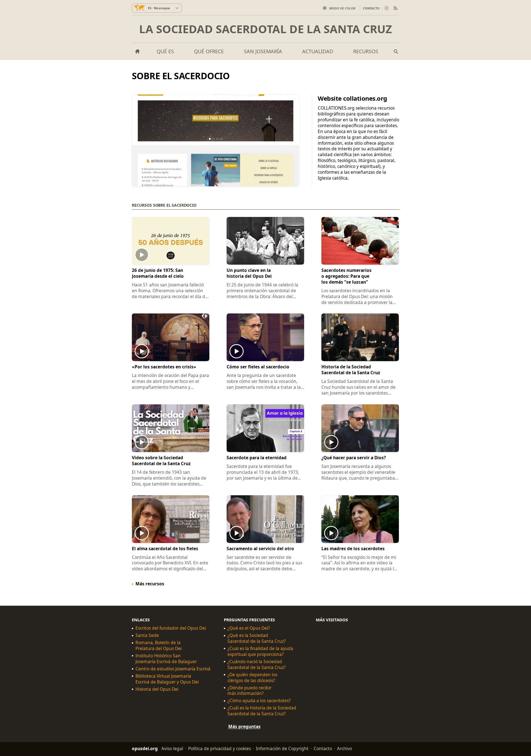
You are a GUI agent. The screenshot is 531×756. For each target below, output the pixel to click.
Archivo (344, 748)
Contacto (371, 8)
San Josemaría (263, 51)
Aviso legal (172, 748)
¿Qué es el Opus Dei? (248, 628)
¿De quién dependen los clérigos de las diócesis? (252, 677)
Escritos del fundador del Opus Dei (170, 628)
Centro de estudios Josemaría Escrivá (172, 669)
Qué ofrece (209, 51)
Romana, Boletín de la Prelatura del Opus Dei (158, 645)
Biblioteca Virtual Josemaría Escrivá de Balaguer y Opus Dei (167, 679)
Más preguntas (244, 726)
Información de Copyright (282, 748)
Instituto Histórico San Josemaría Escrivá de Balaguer (166, 659)
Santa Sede (147, 635)
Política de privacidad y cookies (219, 748)
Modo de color (342, 8)
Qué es (165, 51)
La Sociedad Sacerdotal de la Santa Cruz (265, 29)
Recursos (365, 51)
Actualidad (317, 51)
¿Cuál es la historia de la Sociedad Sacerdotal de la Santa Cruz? (261, 711)
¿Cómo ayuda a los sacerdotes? (259, 701)
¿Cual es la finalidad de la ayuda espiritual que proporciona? (260, 651)
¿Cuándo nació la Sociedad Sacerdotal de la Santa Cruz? (256, 664)
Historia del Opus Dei (156, 689)
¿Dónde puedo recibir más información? (249, 691)
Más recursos (149, 584)
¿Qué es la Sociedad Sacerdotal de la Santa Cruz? (256, 638)
